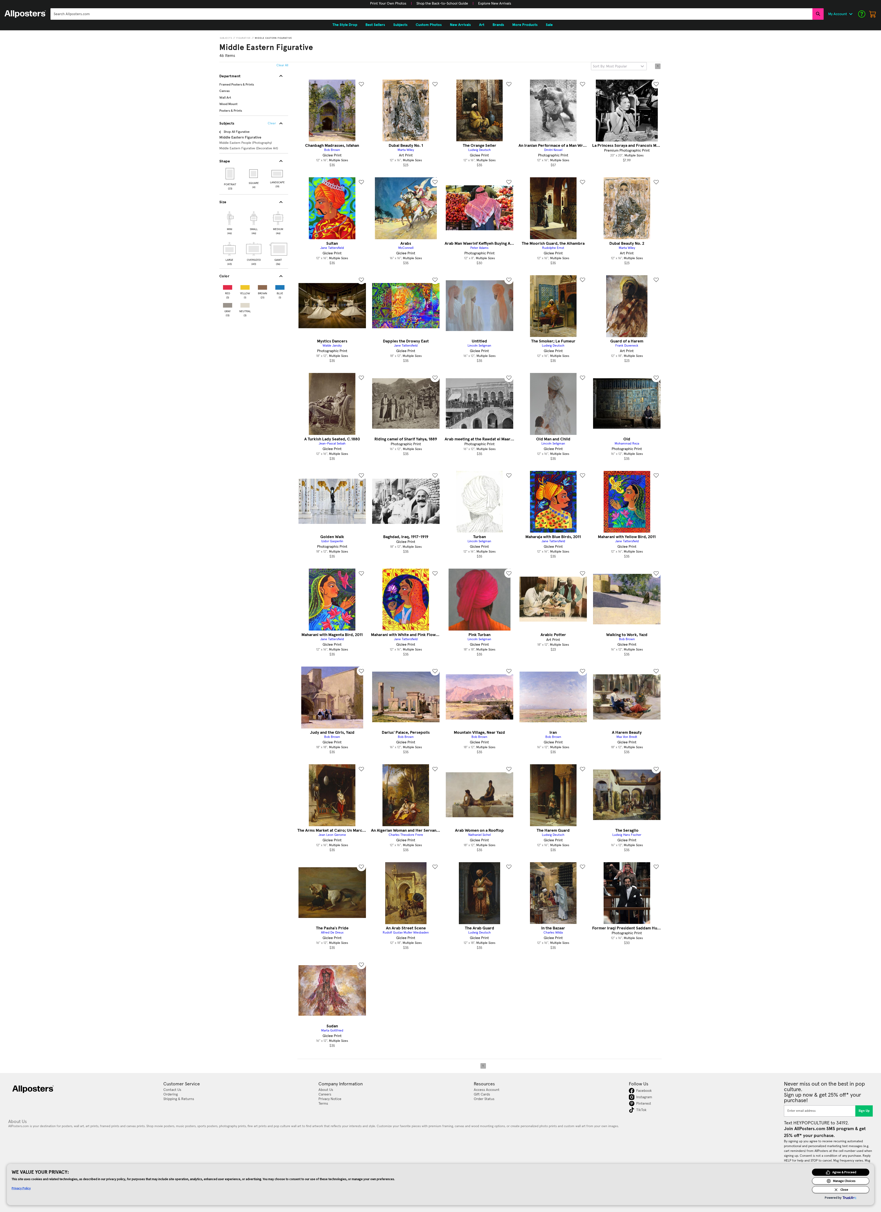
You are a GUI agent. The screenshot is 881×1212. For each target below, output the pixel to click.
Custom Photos (429, 25)
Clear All (282, 65)
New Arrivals (460, 25)
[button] (388, 3)
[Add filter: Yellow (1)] (245, 286)
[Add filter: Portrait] (230, 173)
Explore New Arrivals (494, 3)
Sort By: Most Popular (610, 66)
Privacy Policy (21, 1188)
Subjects (226, 38)
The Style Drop (344, 25)
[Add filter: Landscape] (277, 173)
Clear (272, 123)
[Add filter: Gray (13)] (227, 304)
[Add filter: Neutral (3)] (245, 304)
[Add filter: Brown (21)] (262, 286)
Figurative (243, 38)
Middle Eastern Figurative (273, 38)
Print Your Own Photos (388, 3)
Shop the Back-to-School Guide (442, 3)
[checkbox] (229, 222)
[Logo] (25, 14)
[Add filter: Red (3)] (227, 286)
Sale (549, 25)
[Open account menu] (850, 14)
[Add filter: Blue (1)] (280, 286)
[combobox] (431, 14)
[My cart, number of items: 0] (872, 14)
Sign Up (864, 1110)
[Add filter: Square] (254, 173)
